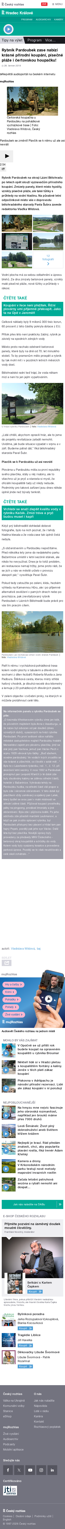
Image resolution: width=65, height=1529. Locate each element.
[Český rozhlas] (13, 4)
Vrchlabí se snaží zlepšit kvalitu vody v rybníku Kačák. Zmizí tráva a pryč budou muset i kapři (32, 512)
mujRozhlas (9, 974)
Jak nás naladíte (44, 1400)
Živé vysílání (12, 1014)
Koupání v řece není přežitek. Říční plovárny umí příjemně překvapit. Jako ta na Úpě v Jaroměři (32, 309)
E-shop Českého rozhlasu (24, 1216)
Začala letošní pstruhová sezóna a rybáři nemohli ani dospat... (37, 1183)
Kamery (58, 19)
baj (39, 948)
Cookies (7, 1516)
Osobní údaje (23, 1516)
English (7, 1519)
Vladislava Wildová (19, 129)
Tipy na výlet (12, 40)
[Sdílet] (3, 169)
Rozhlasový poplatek (47, 1426)
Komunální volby (13, 1406)
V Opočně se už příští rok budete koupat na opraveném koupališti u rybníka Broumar (39, 1049)
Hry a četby (12, 984)
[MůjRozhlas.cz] (7, 82)
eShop (7, 1416)
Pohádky (10, 999)
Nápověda (40, 1406)
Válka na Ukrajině (14, 1400)
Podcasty (9, 1444)
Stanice (8, 1411)
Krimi (8, 992)
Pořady (9, 1007)
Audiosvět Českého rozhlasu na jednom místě (28, 1031)
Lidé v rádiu (41, 1411)
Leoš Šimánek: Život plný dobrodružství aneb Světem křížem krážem (38, 1129)
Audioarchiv (43, 19)
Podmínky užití (42, 1516)
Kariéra (38, 1416)
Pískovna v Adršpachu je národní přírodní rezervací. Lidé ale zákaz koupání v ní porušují (40, 1084)
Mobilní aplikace (13, 1449)
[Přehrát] (6, 156)
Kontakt (39, 1421)
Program (26, 19)
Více (50, 40)
